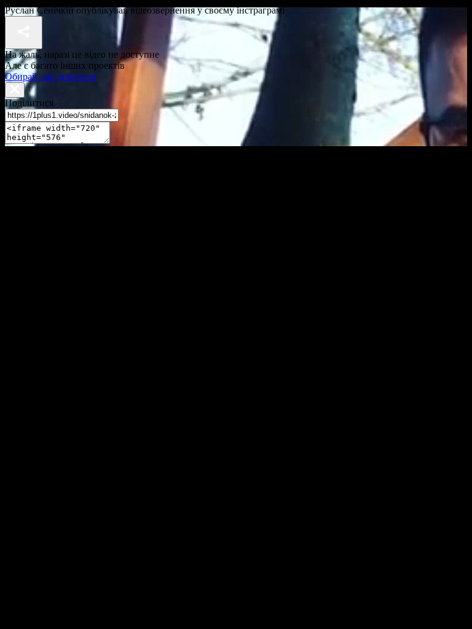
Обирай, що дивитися (50, 76)
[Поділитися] (23, 32)
